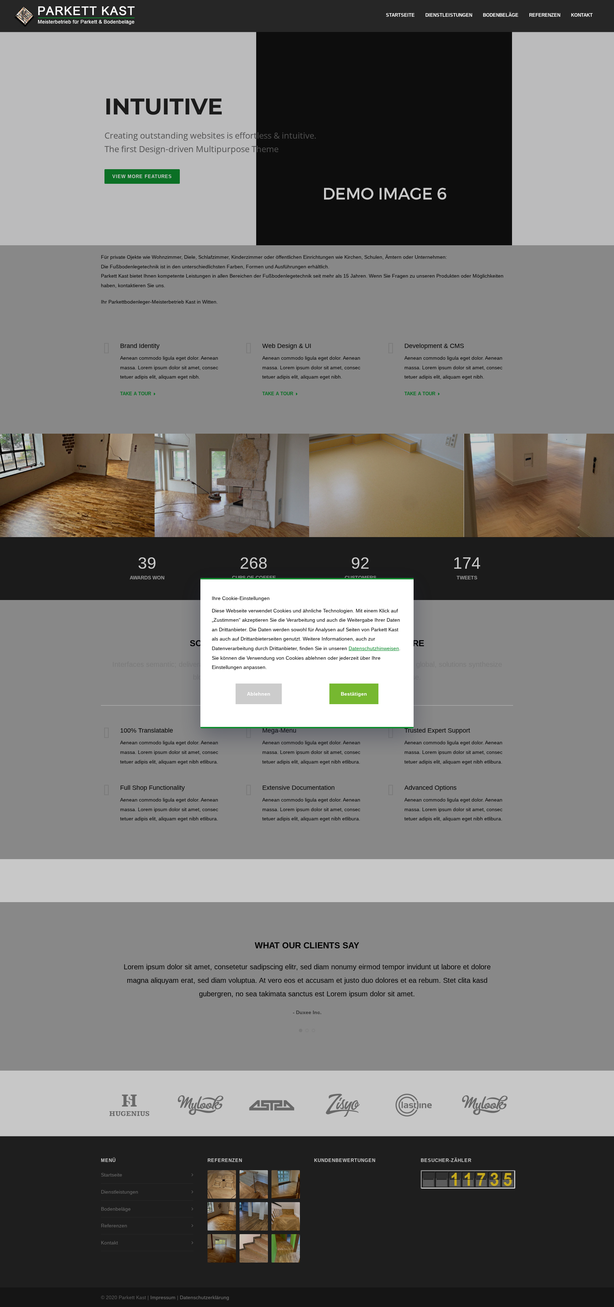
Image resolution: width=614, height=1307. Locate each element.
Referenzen (544, 15)
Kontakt (582, 15)
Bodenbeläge (500, 15)
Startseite (400, 15)
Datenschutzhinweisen (374, 648)
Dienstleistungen (448, 15)
